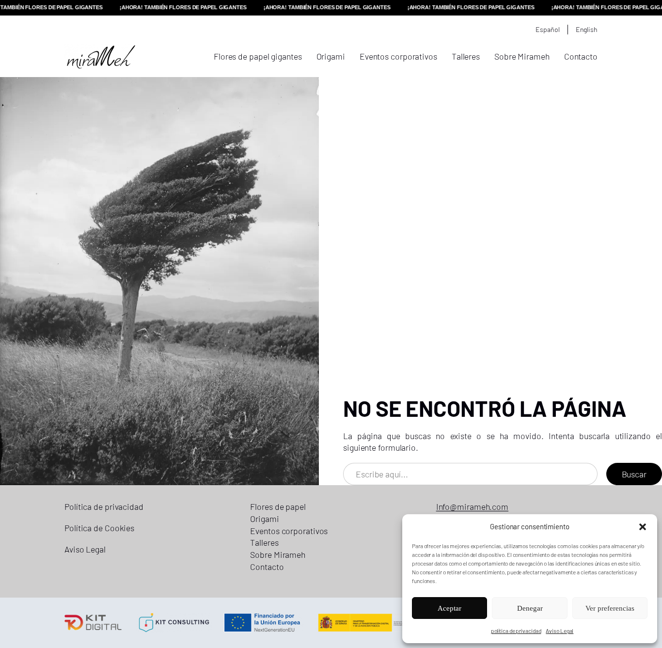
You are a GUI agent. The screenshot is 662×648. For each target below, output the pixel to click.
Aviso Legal (559, 630)
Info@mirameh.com (472, 506)
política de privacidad (516, 630)
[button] (642, 527)
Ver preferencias (609, 608)
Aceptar (449, 608)
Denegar (530, 608)
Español (547, 29)
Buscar (634, 474)
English (587, 29)
